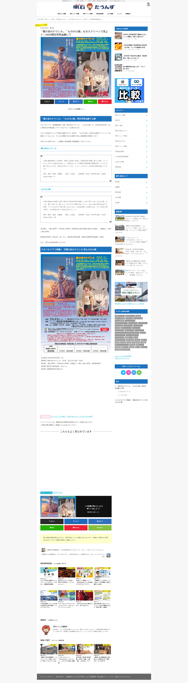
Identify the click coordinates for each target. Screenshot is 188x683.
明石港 (128, 342)
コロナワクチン (143, 323)
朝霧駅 (117, 187)
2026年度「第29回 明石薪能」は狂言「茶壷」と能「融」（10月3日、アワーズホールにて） (131, 253)
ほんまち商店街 (119, 320)
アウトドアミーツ (130, 320)
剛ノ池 (135, 337)
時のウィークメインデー (121, 344)
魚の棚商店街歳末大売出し (122, 349)
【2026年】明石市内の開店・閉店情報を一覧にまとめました (135, 57)
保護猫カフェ (128, 337)
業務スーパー (139, 344)
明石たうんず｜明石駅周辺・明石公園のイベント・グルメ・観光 (99, 676)
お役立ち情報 (119, 162)
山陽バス (144, 340)
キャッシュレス (133, 323)
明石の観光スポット (121, 130)
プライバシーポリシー (46, 676)
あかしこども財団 (120, 318)
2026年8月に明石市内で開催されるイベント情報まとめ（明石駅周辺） (135, 219)
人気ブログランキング (122, 358)
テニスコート (136, 328)
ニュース (119, 13)
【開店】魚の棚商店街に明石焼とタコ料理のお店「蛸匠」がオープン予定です (135, 263)
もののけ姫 (122, 395)
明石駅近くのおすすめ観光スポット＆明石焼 (129, 304)
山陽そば (137, 340)
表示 (82, 109)
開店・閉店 (118, 125)
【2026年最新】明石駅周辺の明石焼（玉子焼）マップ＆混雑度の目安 (135, 46)
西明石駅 (118, 192)
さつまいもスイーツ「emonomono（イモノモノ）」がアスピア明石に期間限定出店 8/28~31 (130, 241)
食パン (137, 347)
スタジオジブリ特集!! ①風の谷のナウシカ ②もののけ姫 (71, 416)
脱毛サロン (125, 347)
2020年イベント (119, 316)
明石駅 (117, 182)
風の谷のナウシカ (124, 391)
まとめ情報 (110, 13)
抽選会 (117, 342)
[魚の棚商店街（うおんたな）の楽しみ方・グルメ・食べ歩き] (118, 67)
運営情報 (118, 167)
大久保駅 (118, 197)
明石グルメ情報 (62, 13)
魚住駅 (117, 202)
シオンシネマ (118, 325)
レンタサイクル (119, 337)
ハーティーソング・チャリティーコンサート (127, 332)
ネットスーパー (139, 330)
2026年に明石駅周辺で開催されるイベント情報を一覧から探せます (135, 36)
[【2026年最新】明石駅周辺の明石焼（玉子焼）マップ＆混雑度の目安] (118, 46)
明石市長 (123, 342)
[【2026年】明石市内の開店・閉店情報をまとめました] (118, 57)
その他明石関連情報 (121, 156)
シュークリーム (138, 325)
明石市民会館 (58, 493)
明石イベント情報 (87, 13)
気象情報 (117, 347)
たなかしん (129, 318)
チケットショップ (126, 328)
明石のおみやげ (120, 141)
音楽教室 (131, 347)
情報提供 (128, 13)
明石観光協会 (135, 342)
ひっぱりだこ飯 (138, 318)
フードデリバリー (120, 335)
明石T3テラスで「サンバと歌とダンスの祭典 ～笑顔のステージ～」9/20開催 (135, 273)
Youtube (138, 316)
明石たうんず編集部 (60, 626)
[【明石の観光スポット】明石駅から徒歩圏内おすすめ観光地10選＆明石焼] (131, 301)
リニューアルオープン (132, 335)
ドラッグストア (119, 330)
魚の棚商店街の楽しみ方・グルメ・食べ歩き (135, 68)
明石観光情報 (99, 13)
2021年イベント (130, 316)
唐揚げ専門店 (129, 340)
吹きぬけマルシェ (120, 340)
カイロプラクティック (121, 323)
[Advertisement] (76, 460)
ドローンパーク (129, 330)
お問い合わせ (60, 676)
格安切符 (132, 344)
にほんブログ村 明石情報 (123, 356)
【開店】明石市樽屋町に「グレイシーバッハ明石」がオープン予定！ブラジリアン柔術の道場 (131, 229)
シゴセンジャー (128, 325)
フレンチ (143, 332)
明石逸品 (143, 342)
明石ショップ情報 (74, 13)
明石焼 (129, 49)
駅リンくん (144, 347)
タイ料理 (117, 328)
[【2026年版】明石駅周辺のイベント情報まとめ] (118, 35)
